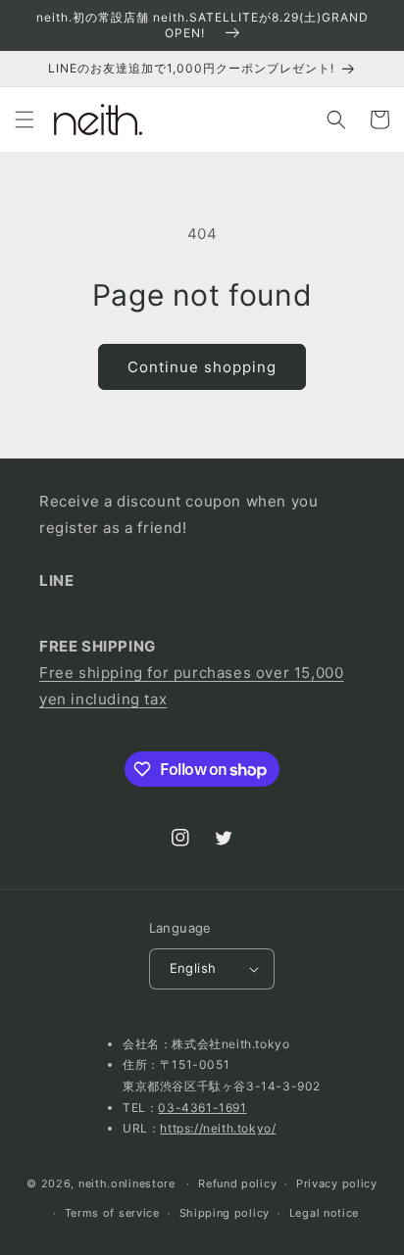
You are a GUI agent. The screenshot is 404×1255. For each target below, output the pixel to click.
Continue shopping (202, 367)
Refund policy (237, 1183)
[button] (24, 119)
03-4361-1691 (202, 1107)
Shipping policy (225, 1213)
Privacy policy (337, 1183)
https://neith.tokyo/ (218, 1128)
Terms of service (112, 1213)
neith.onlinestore (127, 1183)
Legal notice (324, 1213)
